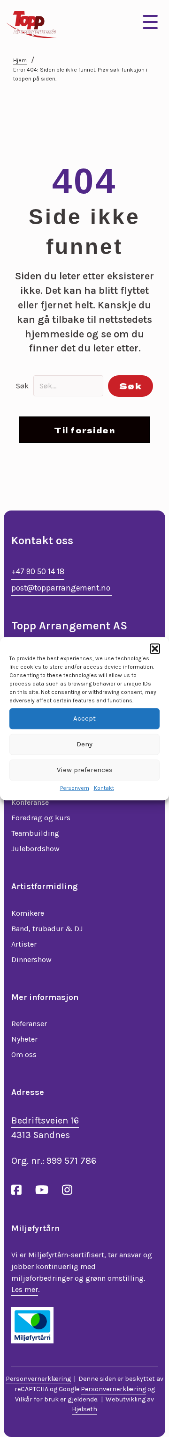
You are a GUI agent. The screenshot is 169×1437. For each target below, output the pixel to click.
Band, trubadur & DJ (47, 928)
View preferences (85, 770)
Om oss (24, 1054)
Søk (22, 385)
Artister (24, 944)
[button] (155, 648)
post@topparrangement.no (61, 587)
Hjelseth (84, 1409)
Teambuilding (35, 833)
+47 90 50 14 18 (37, 571)
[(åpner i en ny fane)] (32, 1324)
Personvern (74, 788)
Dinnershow (31, 959)
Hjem (20, 60)
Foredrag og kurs (40, 817)
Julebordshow (35, 848)
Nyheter (24, 1039)
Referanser (29, 1023)
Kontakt (104, 788)
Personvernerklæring (38, 1379)
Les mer (24, 1289)
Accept (84, 718)
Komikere (27, 913)
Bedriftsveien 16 (45, 1120)
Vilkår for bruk (37, 1399)
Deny (84, 744)
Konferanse (30, 802)
